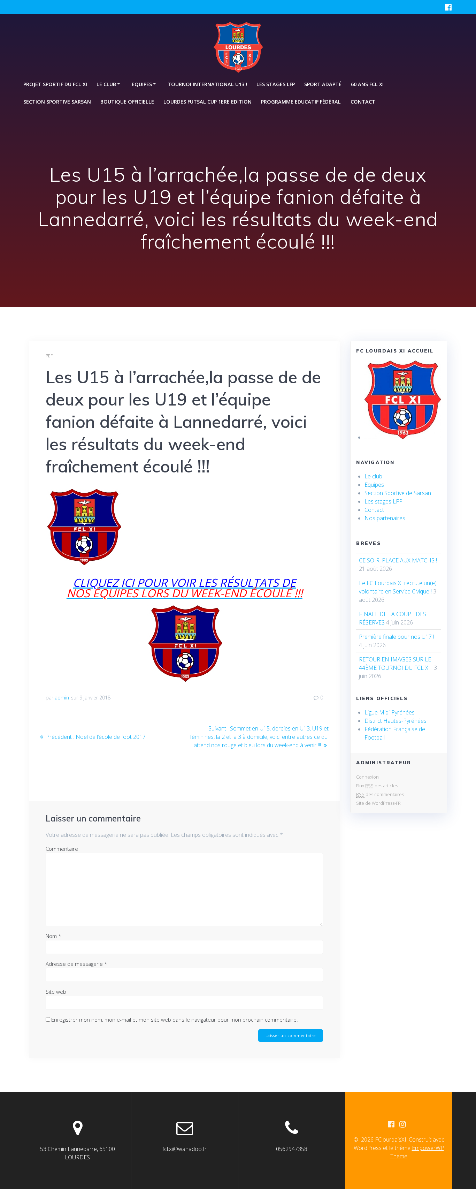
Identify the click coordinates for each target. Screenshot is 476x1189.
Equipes (374, 485)
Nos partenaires (384, 518)
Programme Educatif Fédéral (301, 101)
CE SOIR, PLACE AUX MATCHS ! (398, 560)
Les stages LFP (275, 84)
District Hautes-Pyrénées (395, 721)
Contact (363, 101)
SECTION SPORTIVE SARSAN (57, 101)
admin (62, 697)
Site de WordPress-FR (378, 803)
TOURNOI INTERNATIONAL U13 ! (207, 84)
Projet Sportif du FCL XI (55, 84)
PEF (49, 356)
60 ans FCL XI (367, 84)
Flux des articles (377, 785)
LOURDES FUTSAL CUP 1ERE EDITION (207, 101)
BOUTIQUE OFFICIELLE (127, 101)
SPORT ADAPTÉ (322, 84)
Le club (373, 476)
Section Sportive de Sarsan (397, 493)
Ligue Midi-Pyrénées (389, 712)
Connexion (367, 777)
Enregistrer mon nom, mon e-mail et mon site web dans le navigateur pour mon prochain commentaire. (174, 1019)
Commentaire (62, 848)
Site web (56, 991)
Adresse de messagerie (76, 963)
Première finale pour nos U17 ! (396, 637)
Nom (53, 935)
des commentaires (380, 794)
